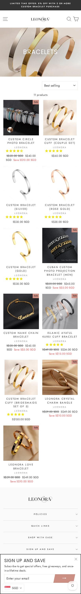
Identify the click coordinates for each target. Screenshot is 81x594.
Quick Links (40, 525)
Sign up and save (40, 549)
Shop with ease (40, 537)
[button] (15, 151)
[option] (40, 5)
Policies (40, 514)
